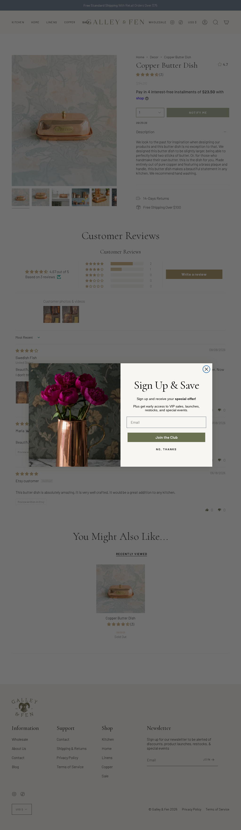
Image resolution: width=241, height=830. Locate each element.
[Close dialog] (206, 369)
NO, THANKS (166, 449)
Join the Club (166, 437)
